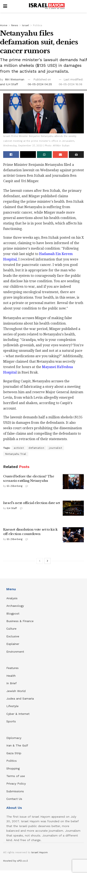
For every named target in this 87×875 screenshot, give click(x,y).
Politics (37, 25)
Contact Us (14, 798)
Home (3, 25)
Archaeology (15, 605)
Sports (11, 721)
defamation (36, 447)
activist (19, 447)
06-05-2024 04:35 (40, 84)
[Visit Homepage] (46, 6)
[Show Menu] (5, 6)
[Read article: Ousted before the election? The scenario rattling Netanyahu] (73, 481)
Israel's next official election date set (31, 503)
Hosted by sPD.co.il (15, 860)
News (14, 25)
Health (11, 675)
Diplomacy (14, 738)
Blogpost (12, 613)
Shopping (13, 768)
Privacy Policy (16, 783)
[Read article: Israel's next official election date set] (73, 508)
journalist (55, 447)
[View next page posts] (47, 561)
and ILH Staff (9, 84)
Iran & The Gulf (17, 745)
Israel (25, 25)
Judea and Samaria (20, 698)
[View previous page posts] (40, 561)
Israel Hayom (39, 852)
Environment (15, 651)
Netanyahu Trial (15, 453)
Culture (11, 628)
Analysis (12, 598)
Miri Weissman (14, 79)
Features (12, 668)
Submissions (15, 791)
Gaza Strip (13, 753)
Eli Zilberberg (14, 486)
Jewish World (16, 691)
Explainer (12, 644)
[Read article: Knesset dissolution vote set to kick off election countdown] (73, 534)
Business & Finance (20, 621)
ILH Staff (12, 508)
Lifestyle (12, 706)
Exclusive (12, 636)
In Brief (11, 683)
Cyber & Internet (18, 713)
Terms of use (15, 776)
